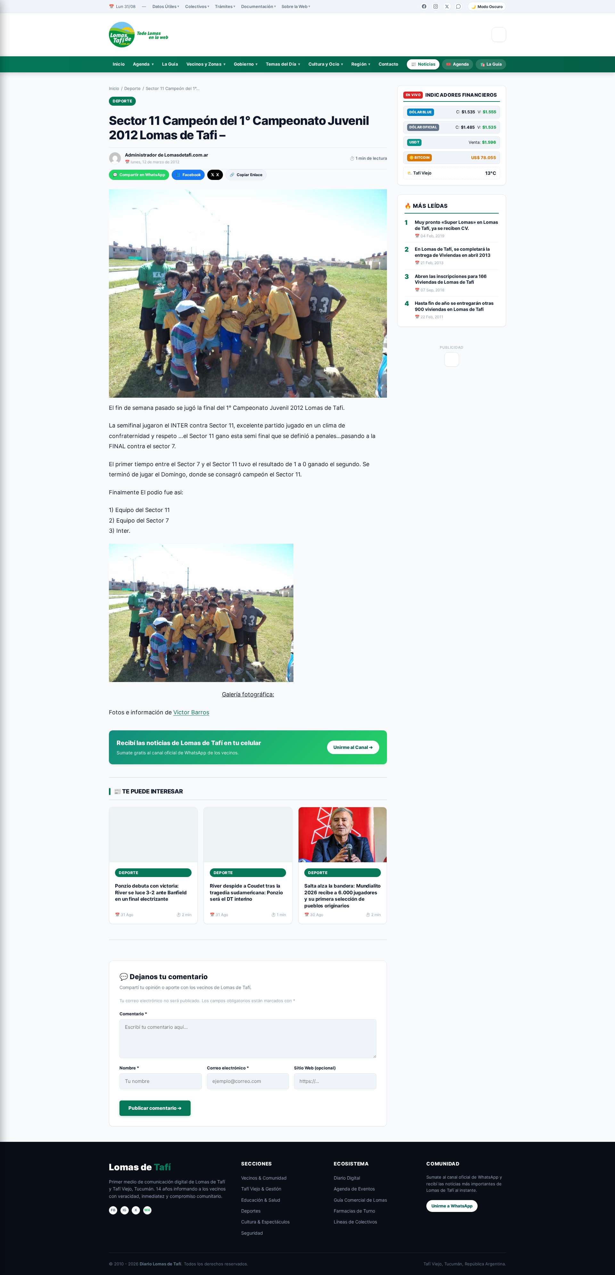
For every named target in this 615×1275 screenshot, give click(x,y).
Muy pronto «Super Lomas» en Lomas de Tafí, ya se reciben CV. (456, 225)
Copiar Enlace (246, 174)
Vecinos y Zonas (204, 64)
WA (147, 1210)
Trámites (224, 6)
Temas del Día (281, 64)
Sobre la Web (295, 6)
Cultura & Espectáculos (265, 1221)
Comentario (133, 1013)
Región (358, 64)
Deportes (250, 1211)
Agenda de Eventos (354, 1188)
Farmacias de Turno (354, 1211)
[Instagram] (435, 6)
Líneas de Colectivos (355, 1221)
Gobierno (244, 64)
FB (113, 1210)
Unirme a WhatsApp (451, 1205)
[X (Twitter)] (447, 6)
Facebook (188, 174)
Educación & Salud (260, 1200)
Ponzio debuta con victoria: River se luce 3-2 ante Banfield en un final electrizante (150, 892)
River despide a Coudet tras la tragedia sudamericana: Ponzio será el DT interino (246, 892)
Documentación (257, 6)
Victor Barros (191, 712)
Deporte (132, 88)
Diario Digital (347, 1178)
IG (125, 1210)
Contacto (388, 64)
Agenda (141, 64)
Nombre (129, 1067)
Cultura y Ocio (323, 64)
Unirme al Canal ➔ (353, 747)
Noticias (423, 64)
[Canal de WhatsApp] (458, 6)
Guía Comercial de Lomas (360, 1200)
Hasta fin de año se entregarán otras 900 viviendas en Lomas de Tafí (454, 306)
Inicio (119, 64)
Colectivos (196, 6)
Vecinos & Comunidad (264, 1178)
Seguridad (252, 1233)
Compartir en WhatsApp (139, 174)
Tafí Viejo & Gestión (261, 1188)
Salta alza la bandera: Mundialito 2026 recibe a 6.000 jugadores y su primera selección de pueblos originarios (342, 896)
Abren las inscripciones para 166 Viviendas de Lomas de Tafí (451, 279)
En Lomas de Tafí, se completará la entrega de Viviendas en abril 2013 (452, 252)
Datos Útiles (164, 6)
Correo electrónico (228, 1067)
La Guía (170, 64)
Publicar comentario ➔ (155, 1108)
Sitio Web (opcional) (315, 1067)
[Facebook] (424, 6)
